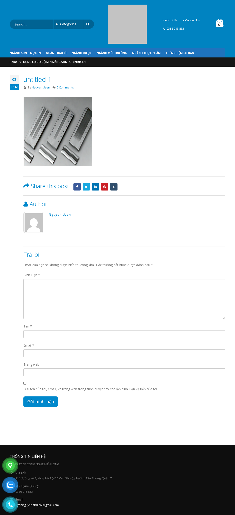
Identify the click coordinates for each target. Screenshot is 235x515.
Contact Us (192, 10)
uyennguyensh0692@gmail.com (37, 484)
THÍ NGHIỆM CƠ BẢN (180, 32)
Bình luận (31, 254)
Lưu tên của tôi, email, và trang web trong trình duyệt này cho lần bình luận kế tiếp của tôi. (90, 368)
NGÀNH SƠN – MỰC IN (25, 32)
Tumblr (114, 166)
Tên (27, 305)
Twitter (86, 166)
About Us (171, 10)
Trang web (31, 343)
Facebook (77, 166)
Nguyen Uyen (41, 66)
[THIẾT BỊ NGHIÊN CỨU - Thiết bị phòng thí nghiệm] (127, 13)
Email (28, 324)
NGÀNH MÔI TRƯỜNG (112, 32)
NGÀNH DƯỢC (82, 32)
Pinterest (104, 166)
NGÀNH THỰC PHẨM (146, 32)
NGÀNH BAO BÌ (56, 32)
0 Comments (65, 66)
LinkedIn (95, 166)
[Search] (88, 13)
